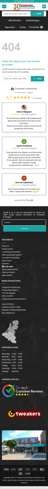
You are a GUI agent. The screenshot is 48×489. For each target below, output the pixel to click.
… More (36, 165)
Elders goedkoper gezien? (12, 255)
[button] (4, 6)
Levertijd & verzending (10, 258)
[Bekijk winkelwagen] (44, 6)
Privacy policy (7, 249)
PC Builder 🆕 (36, 27)
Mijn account (7, 275)
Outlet (23, 27)
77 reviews (37, 98)
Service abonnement (10, 269)
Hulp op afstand (8, 272)
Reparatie (10, 27)
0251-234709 (30, 1)
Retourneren (7, 261)
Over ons (5, 246)
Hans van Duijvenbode (24, 182)
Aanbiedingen (32, 20)
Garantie (5, 264)
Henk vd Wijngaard (24, 112)
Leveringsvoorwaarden (11, 252)
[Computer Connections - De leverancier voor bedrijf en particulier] (24, 6)
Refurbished (15, 20)
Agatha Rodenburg (24, 146)
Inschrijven (24, 228)
